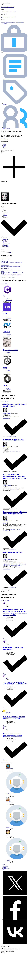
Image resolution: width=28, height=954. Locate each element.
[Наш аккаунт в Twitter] (15, 895)
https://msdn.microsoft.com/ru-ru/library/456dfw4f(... (14, 564)
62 (3, 209)
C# (4, 296)
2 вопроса (8, 353)
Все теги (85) (4, 283)
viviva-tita (8, 860)
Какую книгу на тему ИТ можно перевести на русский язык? (15, 512)
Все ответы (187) (4, 401)
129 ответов (8, 298)
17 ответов (8, 316)
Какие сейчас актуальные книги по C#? (13, 648)
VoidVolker (8, 835)
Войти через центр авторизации (7, 951)
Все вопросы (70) (5, 600)
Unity (5, 368)
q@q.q (10, 252)
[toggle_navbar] (1, 191)
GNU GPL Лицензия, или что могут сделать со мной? (14, 717)
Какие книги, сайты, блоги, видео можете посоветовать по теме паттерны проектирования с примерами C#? (15, 612)
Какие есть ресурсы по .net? (13, 440)
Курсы (4, 147)
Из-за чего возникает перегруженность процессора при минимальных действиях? (14, 476)
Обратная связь (6, 868)
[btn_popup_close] (3, 591)
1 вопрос (8, 371)
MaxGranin (8, 793)
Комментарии (6, 242)
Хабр (4, 144)
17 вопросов (9, 335)
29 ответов (8, 334)
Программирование (10, 350)
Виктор (7, 827)
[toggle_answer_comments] (6, 418)
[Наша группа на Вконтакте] (15, 943)
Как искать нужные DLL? (13, 552)
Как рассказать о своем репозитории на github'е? (12, 735)
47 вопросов (9, 300)
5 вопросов (8, 318)
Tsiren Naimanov (7, 413)
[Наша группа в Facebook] (15, 919)
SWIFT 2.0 (5, 523)
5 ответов (8, 370)
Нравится (5, 245)
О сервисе (5, 866)
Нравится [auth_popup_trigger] (6, 436)
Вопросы (5, 241)
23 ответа (8, 352)
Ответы (5, 240)
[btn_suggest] (1, 153)
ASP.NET (6, 332)
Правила (5, 867)
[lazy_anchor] (15, 630)
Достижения (6, 246)
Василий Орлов (9, 768)
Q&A (4, 145)
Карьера (5, 146)
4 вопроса (8, 389)
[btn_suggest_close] (3, 151)
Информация (6, 239)
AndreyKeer (8, 801)
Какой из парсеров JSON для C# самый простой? (15, 405)
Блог (4, 869)
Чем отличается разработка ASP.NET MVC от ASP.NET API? (15, 683)
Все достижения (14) (5, 258)
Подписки (5, 244)
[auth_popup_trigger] (7, 302)
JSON (5, 385)
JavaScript (8, 712)
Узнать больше (4, 138)
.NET (5, 314)
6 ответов (8, 388)
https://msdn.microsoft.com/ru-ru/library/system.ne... (14, 562)
